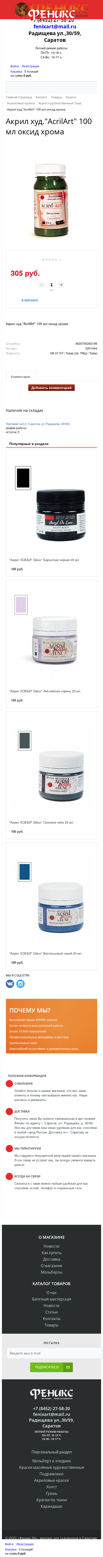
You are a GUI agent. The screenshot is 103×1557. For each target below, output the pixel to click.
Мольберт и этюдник (51, 1460)
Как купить (52, 1252)
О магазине (51, 1265)
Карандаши (51, 1506)
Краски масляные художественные (51, 1467)
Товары (51, 1325)
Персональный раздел (52, 1452)
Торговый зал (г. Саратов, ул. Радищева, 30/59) (38, 424)
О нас (51, 1292)
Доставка (51, 1259)
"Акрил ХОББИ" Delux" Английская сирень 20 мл (44, 691)
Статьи (51, 1312)
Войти (15, 66)
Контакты (51, 1318)
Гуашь (51, 1493)
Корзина (16, 71)
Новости (51, 1246)
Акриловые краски (51, 1480)
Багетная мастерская (51, 1299)
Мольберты (51, 1272)
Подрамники (51, 1473)
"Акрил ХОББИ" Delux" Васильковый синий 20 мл (45, 953)
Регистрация (30, 66)
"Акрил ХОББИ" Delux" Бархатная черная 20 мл (44, 559)
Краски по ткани (51, 1499)
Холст (51, 1486)
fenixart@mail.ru (55, 26)
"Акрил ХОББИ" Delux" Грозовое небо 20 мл (41, 822)
